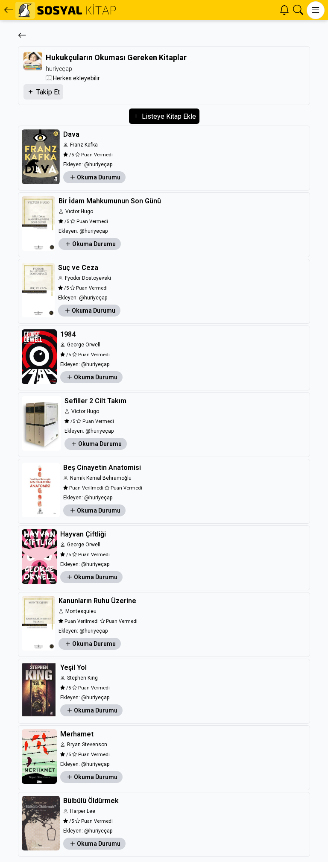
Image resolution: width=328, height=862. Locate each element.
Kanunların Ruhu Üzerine (97, 601)
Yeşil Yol (73, 667)
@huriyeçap (98, 164)
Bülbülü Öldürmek (91, 801)
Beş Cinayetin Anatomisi (102, 467)
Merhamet (77, 734)
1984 (68, 334)
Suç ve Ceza (78, 268)
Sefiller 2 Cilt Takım (95, 401)
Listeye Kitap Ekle (168, 116)
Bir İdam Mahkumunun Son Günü (110, 201)
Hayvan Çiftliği (83, 534)
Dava (71, 134)
